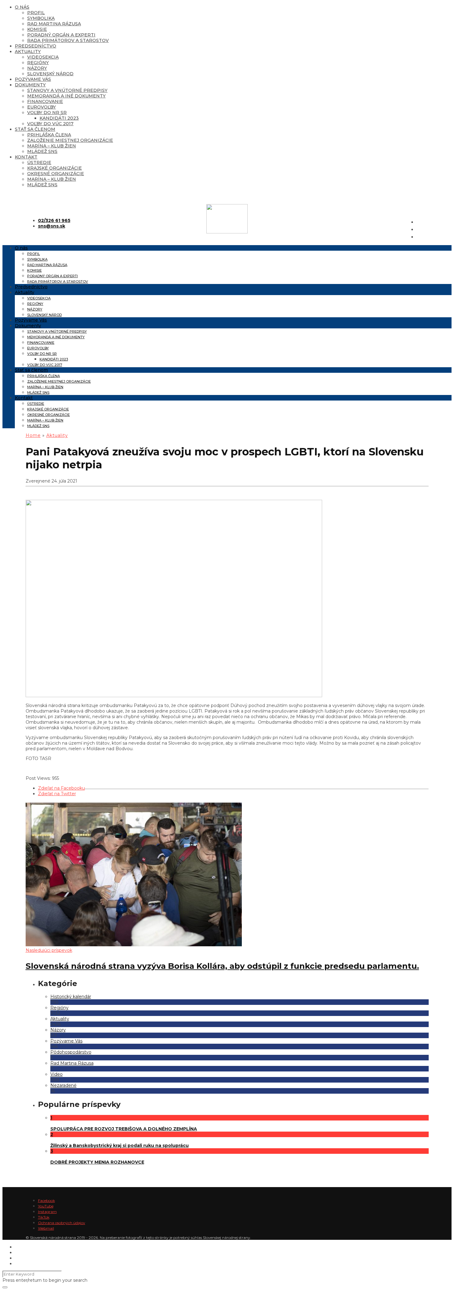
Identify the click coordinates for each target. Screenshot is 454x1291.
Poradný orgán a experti (61, 35)
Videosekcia (43, 57)
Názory (37, 68)
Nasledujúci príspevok (49, 950)
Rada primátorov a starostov (68, 40)
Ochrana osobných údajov (61, 1222)
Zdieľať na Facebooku (61, 788)
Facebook (46, 1200)
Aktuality (28, 51)
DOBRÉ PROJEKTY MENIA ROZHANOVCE (97, 1162)
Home (33, 435)
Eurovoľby (41, 107)
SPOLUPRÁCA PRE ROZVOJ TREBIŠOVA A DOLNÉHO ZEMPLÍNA (123, 1129)
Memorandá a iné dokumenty (66, 96)
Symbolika (41, 18)
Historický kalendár (70, 996)
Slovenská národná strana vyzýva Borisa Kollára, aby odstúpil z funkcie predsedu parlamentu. (222, 966)
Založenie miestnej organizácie (70, 140)
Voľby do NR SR (47, 112)
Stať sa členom (35, 129)
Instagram (47, 1211)
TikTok (43, 1217)
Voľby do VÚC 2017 (50, 123)
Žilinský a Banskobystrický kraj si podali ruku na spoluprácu (119, 1145)
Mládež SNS (42, 151)
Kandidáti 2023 (59, 118)
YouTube (45, 1206)
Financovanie (45, 101)
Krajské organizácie (54, 168)
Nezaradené (63, 1085)
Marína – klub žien (51, 146)
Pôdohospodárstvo (70, 1052)
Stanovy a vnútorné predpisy (67, 90)
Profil (36, 12)
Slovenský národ (50, 73)
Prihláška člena (49, 135)
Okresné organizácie (55, 173)
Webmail (46, 1228)
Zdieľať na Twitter (57, 793)
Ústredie (39, 162)
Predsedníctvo (35, 46)
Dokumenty (30, 85)
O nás (22, 7)
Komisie (37, 29)
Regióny (38, 62)
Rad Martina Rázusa (54, 24)
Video (56, 1074)
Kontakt (26, 157)
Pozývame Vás (33, 79)
